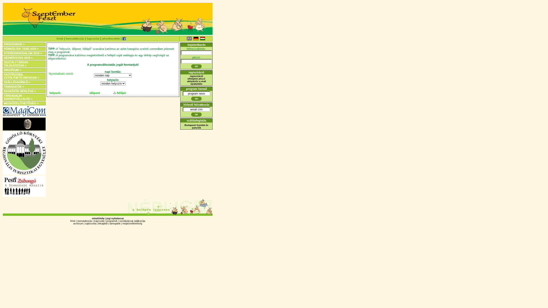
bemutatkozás (75, 38)
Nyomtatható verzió (61, 73)
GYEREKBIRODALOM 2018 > (23, 53)
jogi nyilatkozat (115, 218)
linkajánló (103, 223)
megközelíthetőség (132, 223)
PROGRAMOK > (14, 44)
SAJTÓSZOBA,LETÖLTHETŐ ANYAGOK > (21, 76)
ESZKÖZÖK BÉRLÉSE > (20, 91)
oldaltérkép (98, 218)
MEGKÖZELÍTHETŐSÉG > (21, 103)
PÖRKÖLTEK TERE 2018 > (21, 48)
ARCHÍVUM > (12, 70)
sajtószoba (90, 223)
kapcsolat (93, 38)
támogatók (115, 223)
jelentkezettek (111, 38)
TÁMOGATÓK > (14, 86)
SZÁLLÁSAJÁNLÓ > (17, 82)
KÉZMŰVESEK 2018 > (18, 57)
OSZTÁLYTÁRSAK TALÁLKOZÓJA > (16, 64)
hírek (60, 38)
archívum (78, 223)
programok (112, 221)
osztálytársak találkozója (132, 221)
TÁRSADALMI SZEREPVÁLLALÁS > (18, 97)
